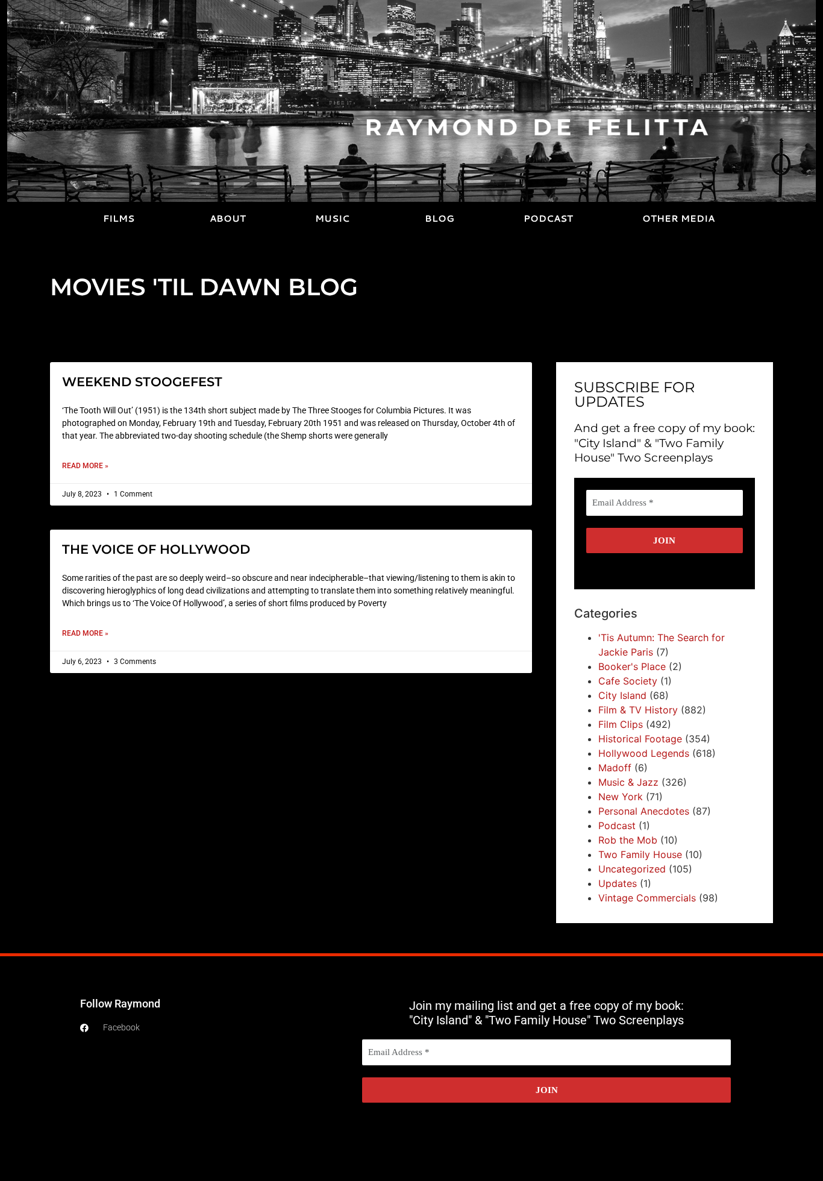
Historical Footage (640, 739)
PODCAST (548, 218)
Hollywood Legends (643, 753)
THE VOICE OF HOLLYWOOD (156, 549)
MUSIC (332, 218)
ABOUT (228, 218)
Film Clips (620, 724)
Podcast (617, 825)
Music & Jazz (628, 782)
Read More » (85, 466)
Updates (617, 883)
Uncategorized (632, 869)
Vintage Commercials (647, 898)
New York (620, 797)
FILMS (118, 218)
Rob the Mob (627, 840)
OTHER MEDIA (678, 218)
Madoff (614, 768)
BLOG (439, 218)
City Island (622, 695)
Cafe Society (627, 681)
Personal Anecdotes (643, 811)
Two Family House (640, 854)
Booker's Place (632, 666)
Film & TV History (638, 710)
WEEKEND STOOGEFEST (142, 381)
